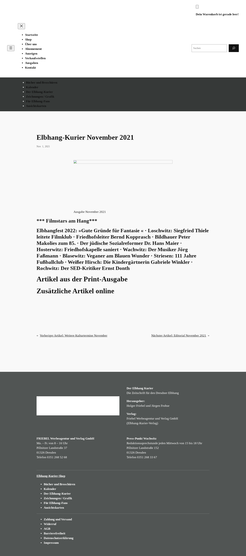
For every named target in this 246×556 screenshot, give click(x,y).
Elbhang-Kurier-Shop (51, 476)
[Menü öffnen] (10, 48)
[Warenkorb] (197, 7)
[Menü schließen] (21, 26)
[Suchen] (234, 48)
